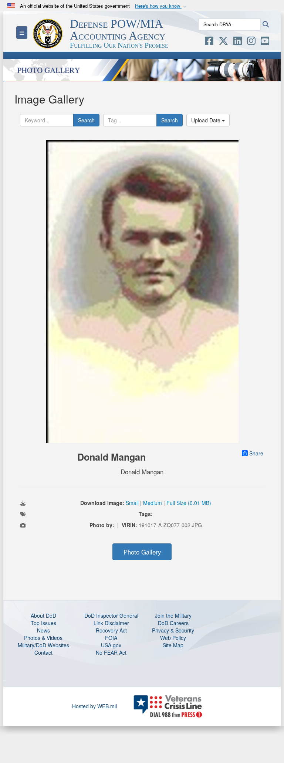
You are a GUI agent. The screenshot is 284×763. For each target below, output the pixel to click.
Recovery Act (111, 630)
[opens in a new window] (209, 42)
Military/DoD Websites (43, 645)
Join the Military (173, 615)
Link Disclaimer (111, 623)
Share (256, 453)
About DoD (43, 615)
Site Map (173, 645)
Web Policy (173, 637)
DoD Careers (173, 623)
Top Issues (43, 623)
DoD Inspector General (111, 615)
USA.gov (111, 645)
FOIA (111, 637)
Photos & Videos (43, 637)
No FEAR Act (111, 652)
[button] (161, 6)
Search (86, 120)
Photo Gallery (142, 551)
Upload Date (206, 120)
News (43, 630)
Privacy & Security (173, 630)
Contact (43, 652)
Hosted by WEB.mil (94, 706)
